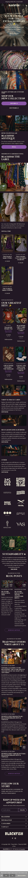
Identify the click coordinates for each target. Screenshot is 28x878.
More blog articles (14, 630)
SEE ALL (14, 147)
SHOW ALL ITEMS (6, 231)
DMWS (24, 844)
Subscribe (22, 810)
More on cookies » (22, 875)
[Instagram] (15, 838)
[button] (2, 5)
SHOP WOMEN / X (14, 108)
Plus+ (14, 846)
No (12, 875)
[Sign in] (20, 5)
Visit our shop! (14, 33)
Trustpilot (22, 849)
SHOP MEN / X (14, 103)
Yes (6, 875)
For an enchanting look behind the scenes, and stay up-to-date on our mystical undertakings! (12, 791)
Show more (4, 412)
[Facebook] (12, 838)
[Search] (23, 5)
